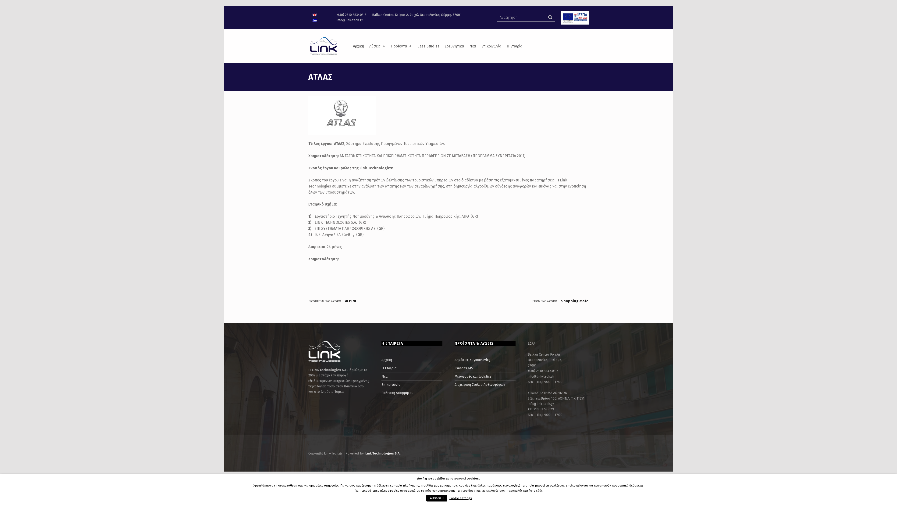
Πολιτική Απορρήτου (397, 393)
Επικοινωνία (491, 46)
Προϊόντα (399, 46)
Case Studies (428, 46)
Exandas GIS (464, 368)
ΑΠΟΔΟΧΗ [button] (437, 498)
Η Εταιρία (515, 46)
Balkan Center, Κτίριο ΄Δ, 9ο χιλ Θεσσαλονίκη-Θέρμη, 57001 (417, 15)
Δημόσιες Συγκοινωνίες (472, 360)
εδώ (539, 491)
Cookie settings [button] (460, 498)
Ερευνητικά (454, 46)
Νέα (472, 46)
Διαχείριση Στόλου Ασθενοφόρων (480, 384)
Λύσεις (375, 46)
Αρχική (358, 46)
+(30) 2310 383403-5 (352, 15)
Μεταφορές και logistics (473, 376)
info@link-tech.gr (350, 20)
